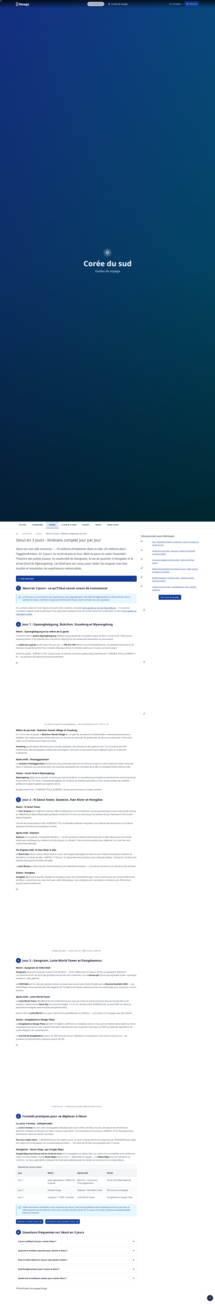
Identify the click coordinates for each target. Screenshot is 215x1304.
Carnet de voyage (119, 4)
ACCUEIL (22, 525)
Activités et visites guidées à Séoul (61, 1221)
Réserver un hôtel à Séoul (28, 1221)
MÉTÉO (98, 525)
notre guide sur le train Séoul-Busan (99, 607)
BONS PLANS (112, 525)
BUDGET (85, 525)
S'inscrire (193, 4)
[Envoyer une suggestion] (210, 1298)
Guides (39, 533)
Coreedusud (27, 533)
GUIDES (52, 525)
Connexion (176, 4)
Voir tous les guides (170, 597)
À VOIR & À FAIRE (69, 525)
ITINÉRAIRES (37, 525)
